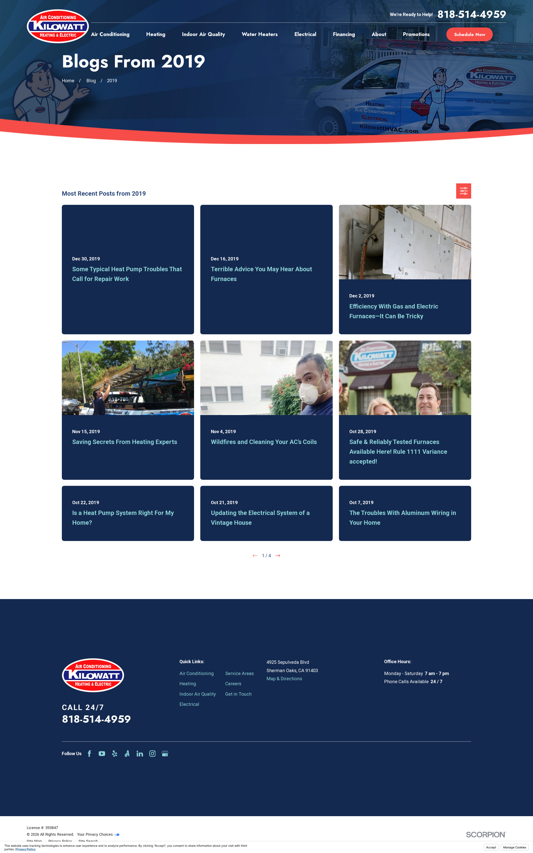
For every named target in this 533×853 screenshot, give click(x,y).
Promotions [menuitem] (416, 34)
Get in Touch (238, 694)
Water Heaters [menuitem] (260, 34)
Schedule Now (469, 34)
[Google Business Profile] (165, 753)
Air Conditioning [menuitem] (110, 34)
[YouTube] (102, 753)
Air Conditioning (196, 673)
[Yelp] (114, 753)
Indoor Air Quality (197, 694)
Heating (187, 683)
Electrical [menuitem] (305, 34)
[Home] (58, 26)
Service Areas (239, 673)
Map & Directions (284, 678)
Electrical (189, 704)
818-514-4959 (471, 14)
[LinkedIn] (140, 753)
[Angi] (127, 753)
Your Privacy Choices (95, 834)
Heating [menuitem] (155, 34)
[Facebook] (89, 753)
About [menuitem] (379, 34)
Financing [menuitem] (344, 34)
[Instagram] (152, 753)
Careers (233, 683)
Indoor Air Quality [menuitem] (203, 34)
